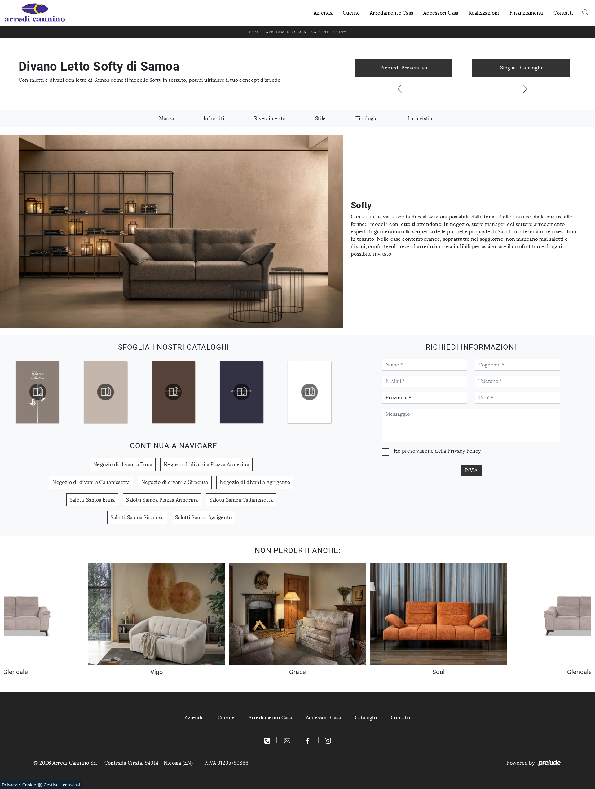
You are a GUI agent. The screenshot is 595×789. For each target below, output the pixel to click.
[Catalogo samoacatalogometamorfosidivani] (309, 391)
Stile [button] (320, 118)
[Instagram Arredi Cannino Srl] (328, 740)
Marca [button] (166, 118)
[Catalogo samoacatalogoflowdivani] (241, 391)
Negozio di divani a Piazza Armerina (206, 464)
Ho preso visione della (437, 451)
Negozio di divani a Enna (122, 464)
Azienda (323, 13)
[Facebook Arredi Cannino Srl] (308, 740)
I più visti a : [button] (422, 118)
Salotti (319, 32)
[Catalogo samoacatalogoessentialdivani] (105, 391)
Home (255, 32)
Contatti (563, 13)
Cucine (351, 13)
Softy (339, 32)
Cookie (29, 784)
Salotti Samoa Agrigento (203, 517)
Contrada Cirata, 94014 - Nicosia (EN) (148, 763)
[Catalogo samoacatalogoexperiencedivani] (173, 391)
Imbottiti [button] (214, 118)
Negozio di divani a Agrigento (255, 482)
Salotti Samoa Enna (92, 500)
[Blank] (521, 89)
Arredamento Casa (391, 13)
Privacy (9, 784)
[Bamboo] (403, 89)
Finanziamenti (526, 13)
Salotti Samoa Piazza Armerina (162, 500)
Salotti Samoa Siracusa (137, 517)
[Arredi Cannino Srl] (35, 12)
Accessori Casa (441, 13)
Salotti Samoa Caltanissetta (241, 500)
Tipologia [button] (366, 118)
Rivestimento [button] (269, 118)
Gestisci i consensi (62, 784)
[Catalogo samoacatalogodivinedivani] (37, 391)
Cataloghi (366, 718)
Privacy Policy (464, 451)
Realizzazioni (484, 13)
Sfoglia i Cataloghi (521, 68)
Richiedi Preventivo (403, 68)
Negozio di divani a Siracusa (174, 482)
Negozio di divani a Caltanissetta (91, 482)
